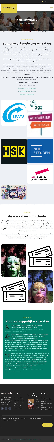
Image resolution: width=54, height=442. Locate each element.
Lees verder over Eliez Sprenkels (27, 91)
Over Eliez (23, 418)
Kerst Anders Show (37, 407)
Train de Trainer (18, 406)
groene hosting (32, 439)
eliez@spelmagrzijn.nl (48, 1)
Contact (14, 420)
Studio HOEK (25, 439)
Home (4, 418)
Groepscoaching (18, 398)
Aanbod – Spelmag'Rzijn (27, 94)
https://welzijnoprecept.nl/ (19, 350)
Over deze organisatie (13, 418)
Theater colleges (18, 408)
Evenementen (6, 420)
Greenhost (38, 439)
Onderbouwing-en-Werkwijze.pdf (27, 88)
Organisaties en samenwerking (36, 418)
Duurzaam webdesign (17, 439)
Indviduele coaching (19, 400)
